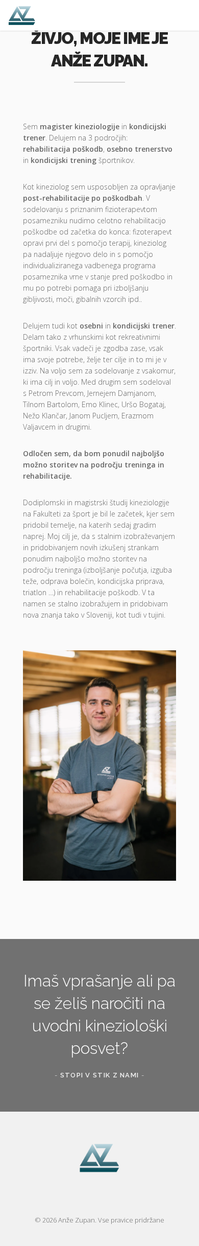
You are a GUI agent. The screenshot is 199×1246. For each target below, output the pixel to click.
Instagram (109, 1196)
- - (99, 1075)
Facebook (89, 1196)
